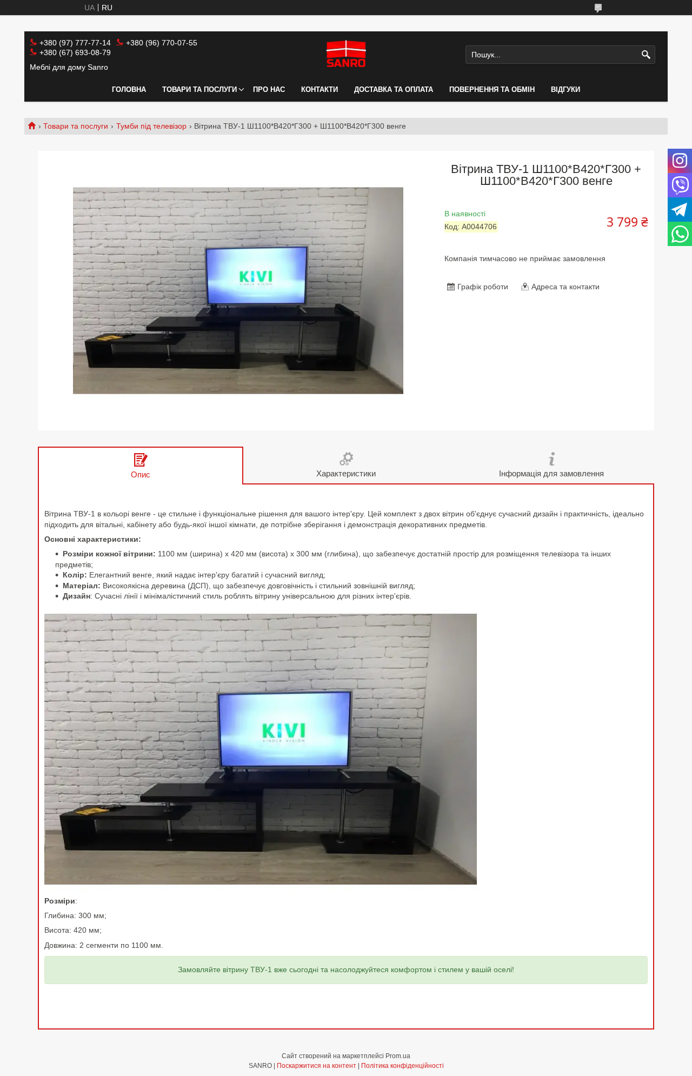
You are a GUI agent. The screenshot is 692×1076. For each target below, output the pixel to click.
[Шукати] (645, 55)
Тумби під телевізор (151, 126)
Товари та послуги (199, 89)
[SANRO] (346, 54)
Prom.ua (397, 1056)
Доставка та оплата (393, 89)
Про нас (269, 89)
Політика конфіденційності (402, 1066)
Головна (129, 89)
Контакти (319, 89)
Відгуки (565, 89)
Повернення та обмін (492, 89)
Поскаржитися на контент (316, 1066)
